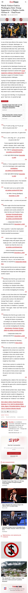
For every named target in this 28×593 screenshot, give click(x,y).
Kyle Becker (4, 485)
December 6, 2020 (19, 224)
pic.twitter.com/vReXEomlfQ (14, 218)
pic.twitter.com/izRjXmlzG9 (14, 152)
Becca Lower (4, 507)
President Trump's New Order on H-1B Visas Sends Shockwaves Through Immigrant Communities (13, 482)
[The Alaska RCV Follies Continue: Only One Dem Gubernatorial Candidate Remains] (14, 568)
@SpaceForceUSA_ (17, 150)
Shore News (18, 342)
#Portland (8, 214)
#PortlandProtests (17, 214)
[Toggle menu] (2, 2)
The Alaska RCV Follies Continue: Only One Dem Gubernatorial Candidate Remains (13, 579)
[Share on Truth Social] (5, 412)
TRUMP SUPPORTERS (10, 417)
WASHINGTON (20, 417)
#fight (20, 216)
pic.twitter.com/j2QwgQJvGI (14, 247)
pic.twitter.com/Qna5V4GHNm (14, 170)
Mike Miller (4, 15)
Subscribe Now (14, 456)
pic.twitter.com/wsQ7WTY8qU (14, 190)
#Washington (10, 216)
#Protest (21, 328)
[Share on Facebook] (8, 412)
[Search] (25, 1)
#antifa (16, 216)
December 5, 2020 (14, 195)
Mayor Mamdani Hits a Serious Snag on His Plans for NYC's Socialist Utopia (12, 505)
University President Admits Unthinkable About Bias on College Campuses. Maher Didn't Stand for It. (13, 528)
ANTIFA (2, 417)
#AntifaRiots (14, 168)
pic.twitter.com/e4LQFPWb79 (15, 330)
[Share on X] (2, 412)
